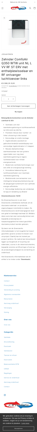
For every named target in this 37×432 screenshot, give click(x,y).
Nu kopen (18, 112)
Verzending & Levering (12, 290)
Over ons (7, 325)
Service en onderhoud (11, 377)
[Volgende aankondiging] (35, 2)
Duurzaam (7, 346)
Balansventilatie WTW (11, 364)
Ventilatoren (8, 351)
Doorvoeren (8, 360)
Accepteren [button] (18, 428)
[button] (2, 8)
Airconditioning (9, 342)
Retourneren (8, 299)
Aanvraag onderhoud (11, 303)
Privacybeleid (9, 285)
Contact (6, 281)
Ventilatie (7, 337)
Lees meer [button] (25, 423)
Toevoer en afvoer (10, 355)
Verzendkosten (13, 85)
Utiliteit (6, 369)
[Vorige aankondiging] (2, 2)
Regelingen (8, 373)
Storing (6, 312)
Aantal (3, 95)
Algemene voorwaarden (12, 294)
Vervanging (8, 308)
